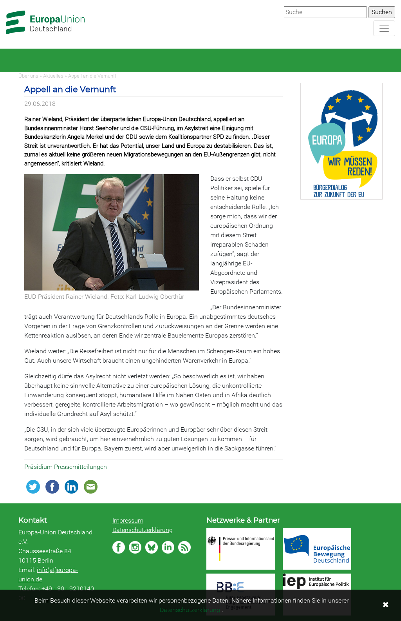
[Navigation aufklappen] (384, 28)
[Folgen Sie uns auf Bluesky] (151, 547)
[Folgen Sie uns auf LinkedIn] (168, 547)
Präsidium (39, 466)
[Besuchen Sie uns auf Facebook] (118, 547)
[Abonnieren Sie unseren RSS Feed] (184, 547)
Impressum (127, 520)
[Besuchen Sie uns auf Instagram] (135, 547)
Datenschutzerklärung (142, 530)
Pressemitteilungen (80, 466)
